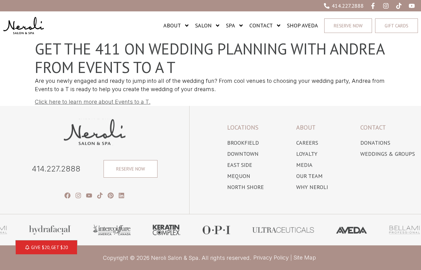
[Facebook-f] (373, 6)
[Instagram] (386, 6)
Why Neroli (312, 187)
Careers (307, 143)
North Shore (245, 187)
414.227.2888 (56, 168)
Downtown (243, 154)
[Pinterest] (111, 195)
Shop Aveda (302, 25)
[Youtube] (412, 6)
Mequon (238, 176)
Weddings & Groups (387, 154)
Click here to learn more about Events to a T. (92, 102)
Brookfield (243, 143)
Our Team (309, 176)
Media (304, 165)
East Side (239, 165)
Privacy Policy (271, 257)
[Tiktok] (399, 6)
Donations (375, 143)
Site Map (304, 257)
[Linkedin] (121, 195)
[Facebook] (67, 195)
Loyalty (306, 154)
